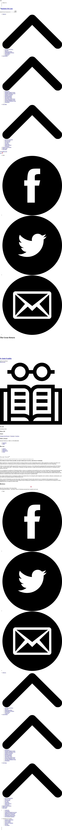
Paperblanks (7, 102)
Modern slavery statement (10, 814)
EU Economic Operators (9, 816)
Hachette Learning (8, 95)
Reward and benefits (9, 139)
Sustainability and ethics (9, 52)
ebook (3, 443)
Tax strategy (7, 825)
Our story (6, 50)
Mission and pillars (8, 51)
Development (7, 141)
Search (1, 11)
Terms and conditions (9, 823)
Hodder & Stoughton (9, 94)
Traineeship (7, 144)
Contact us (7, 54)
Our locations (7, 53)
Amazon (4, 448)
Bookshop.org (5, 450)
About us (4, 14)
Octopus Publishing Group (10, 100)
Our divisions (5, 55)
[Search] (15, 12)
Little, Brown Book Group (10, 98)
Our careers (4, 149)
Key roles (7, 142)
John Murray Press (8, 97)
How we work (7, 140)
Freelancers (7, 146)
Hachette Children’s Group (10, 92)
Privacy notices (8, 820)
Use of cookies (8, 821)
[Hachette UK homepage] (31, 8)
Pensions (6, 824)
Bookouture (7, 91)
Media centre (4, 148)
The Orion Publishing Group (10, 101)
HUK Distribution (8, 96)
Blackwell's (4, 449)
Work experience (8, 145)
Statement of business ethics (10, 813)
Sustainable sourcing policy (10, 815)
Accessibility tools (3, 151)
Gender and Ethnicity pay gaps (11, 812)
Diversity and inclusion (6, 147)
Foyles (3, 451)
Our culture (4, 104)
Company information (9, 819)
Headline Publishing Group (10, 93)
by (1, 358)
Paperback (4, 442)
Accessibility (7, 811)
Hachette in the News (9, 49)
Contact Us (7, 810)
